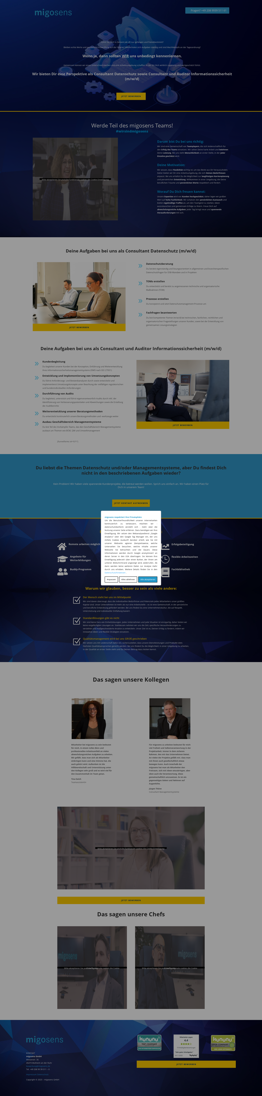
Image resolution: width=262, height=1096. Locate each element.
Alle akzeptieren (147, 579)
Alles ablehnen (128, 579)
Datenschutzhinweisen (115, 572)
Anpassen (111, 579)
